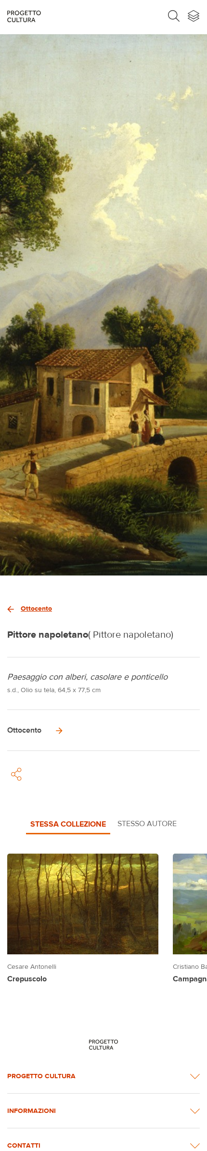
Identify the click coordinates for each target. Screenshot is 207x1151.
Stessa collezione (68, 823)
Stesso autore (147, 823)
